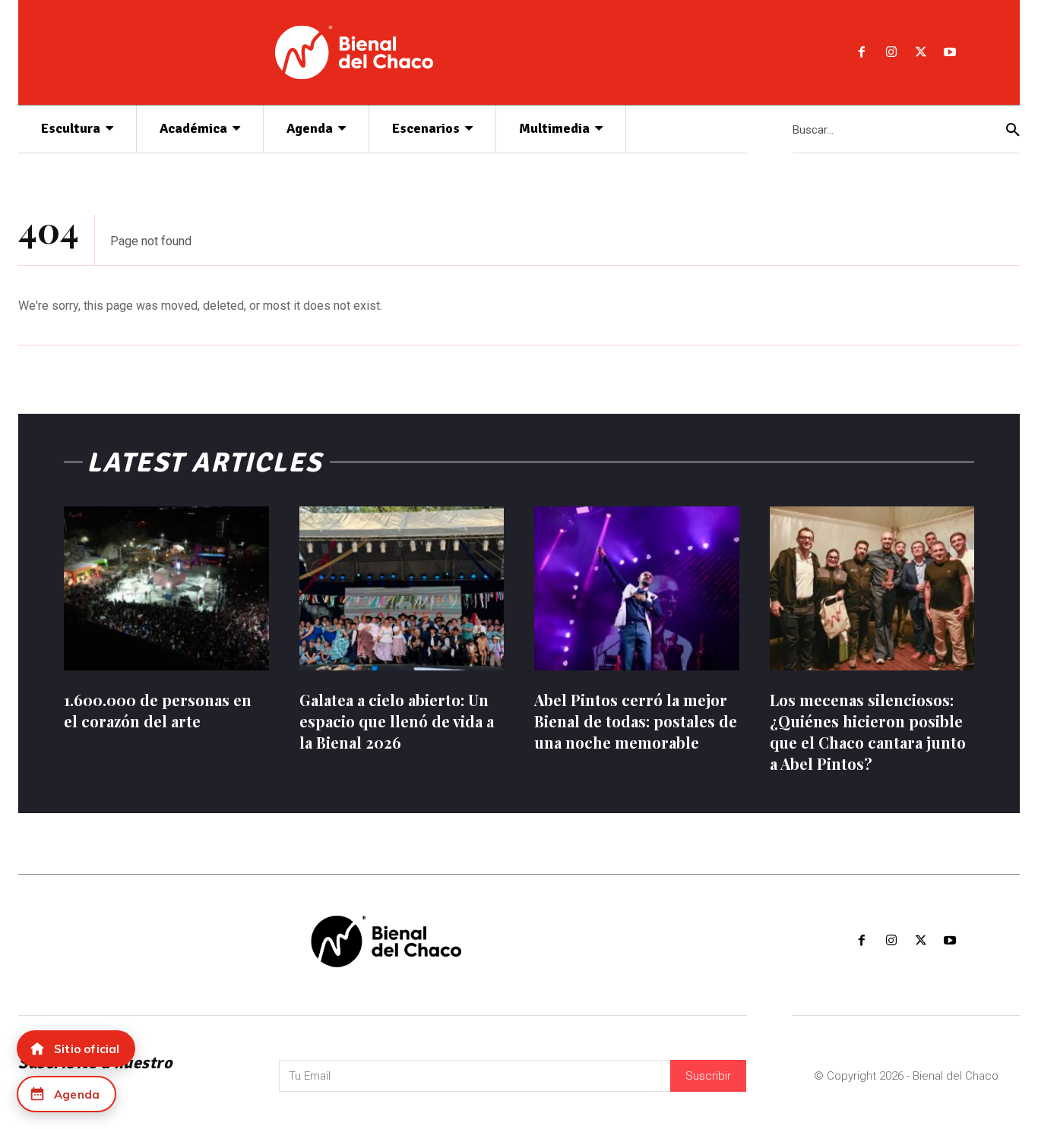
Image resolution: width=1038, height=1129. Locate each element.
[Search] (1013, 129)
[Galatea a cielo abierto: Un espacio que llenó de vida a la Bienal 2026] (402, 588)
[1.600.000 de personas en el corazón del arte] (166, 588)
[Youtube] (950, 53)
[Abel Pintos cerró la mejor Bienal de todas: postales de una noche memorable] (636, 588)
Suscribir (708, 1076)
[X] (921, 53)
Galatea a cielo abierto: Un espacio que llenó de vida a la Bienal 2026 (396, 720)
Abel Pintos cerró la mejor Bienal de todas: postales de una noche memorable (635, 720)
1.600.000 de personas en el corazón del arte (158, 710)
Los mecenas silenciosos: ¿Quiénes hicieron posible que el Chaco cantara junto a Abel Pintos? (868, 731)
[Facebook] (862, 53)
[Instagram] (891, 53)
